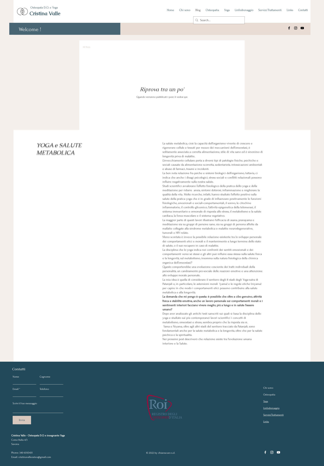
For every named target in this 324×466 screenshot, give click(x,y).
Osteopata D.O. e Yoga (44, 7)
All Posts (86, 47)
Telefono (44, 389)
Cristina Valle (45, 13)
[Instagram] (296, 28)
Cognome (45, 376)
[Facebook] (289, 28)
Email (16, 389)
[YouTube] (302, 28)
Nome (16, 376)
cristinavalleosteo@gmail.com (34, 457)
